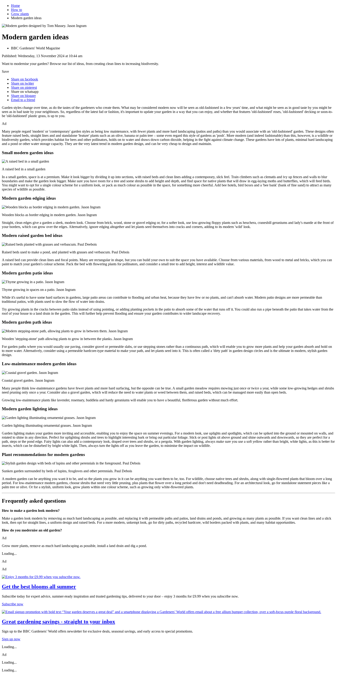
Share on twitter (22, 83)
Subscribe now (12, 604)
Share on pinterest (24, 87)
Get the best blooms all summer (39, 587)
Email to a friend (23, 100)
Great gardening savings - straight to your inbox (58, 622)
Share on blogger (23, 96)
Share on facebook (24, 79)
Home (15, 6)
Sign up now (11, 639)
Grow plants (20, 14)
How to (16, 10)
